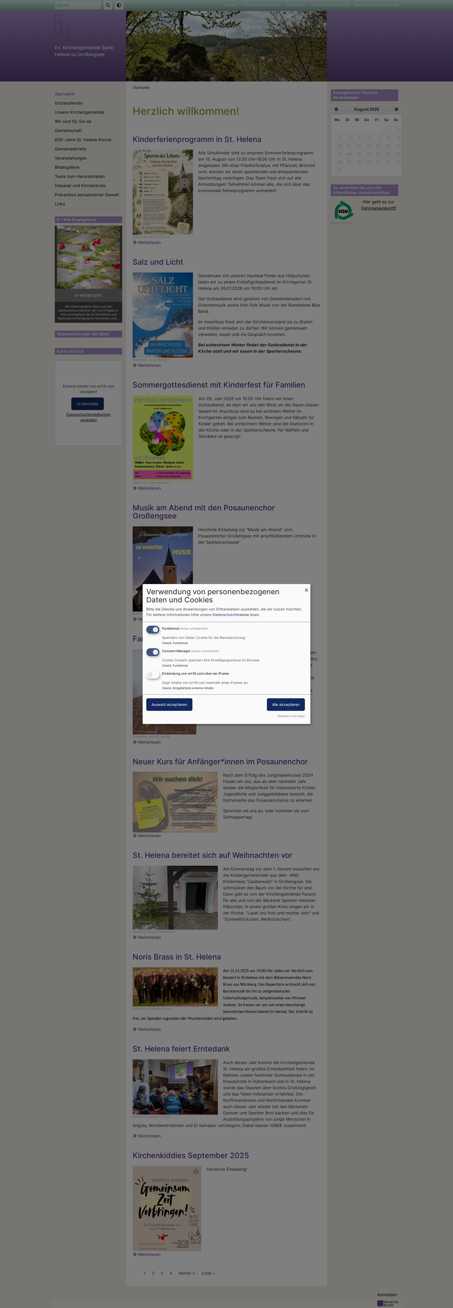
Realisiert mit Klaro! (291, 716)
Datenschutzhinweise (231, 614)
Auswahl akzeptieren (169, 704)
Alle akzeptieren (286, 704)
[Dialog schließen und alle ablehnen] (306, 587)
